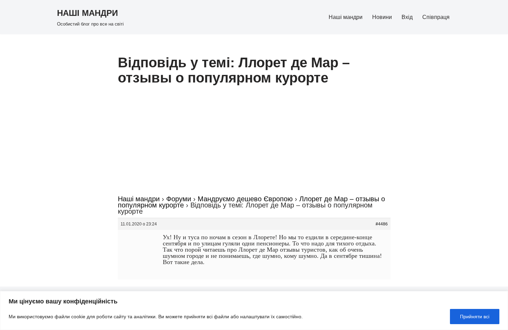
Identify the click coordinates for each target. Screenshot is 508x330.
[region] (254, 310)
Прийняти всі (474, 316)
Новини (382, 17)
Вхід (407, 17)
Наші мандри (346, 17)
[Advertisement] (254, 144)
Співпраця (436, 17)
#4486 (382, 224)
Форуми (178, 199)
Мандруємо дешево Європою (245, 199)
